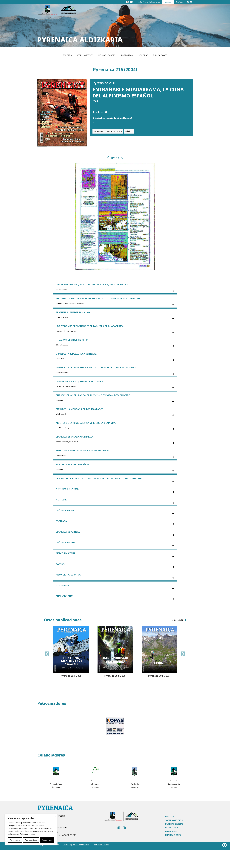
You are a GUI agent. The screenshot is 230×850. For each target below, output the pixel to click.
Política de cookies (27, 834)
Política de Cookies (101, 844)
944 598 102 (47, 823)
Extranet (168, 2)
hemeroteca (177, 620)
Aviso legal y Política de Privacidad (76, 844)
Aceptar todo (47, 840)
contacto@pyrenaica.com (54, 827)
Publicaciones (160, 55)
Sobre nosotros (85, 55)
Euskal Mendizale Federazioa (149, 2)
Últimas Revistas (106, 55)
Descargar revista (114, 131)
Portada (67, 55)
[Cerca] (55, 816)
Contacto (180, 2)
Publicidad (143, 55)
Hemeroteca (126, 55)
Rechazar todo (31, 840)
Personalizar (15, 840)
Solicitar (128, 131)
